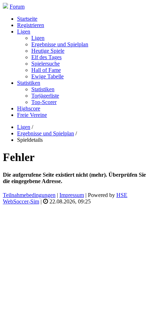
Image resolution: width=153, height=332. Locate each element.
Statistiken (42, 89)
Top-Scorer (44, 102)
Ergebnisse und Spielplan (59, 44)
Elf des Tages (46, 57)
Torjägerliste (45, 96)
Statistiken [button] (28, 83)
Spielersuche (45, 64)
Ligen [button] (23, 31)
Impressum (71, 195)
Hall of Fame (46, 70)
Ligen (37, 38)
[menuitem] (83, 19)
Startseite (27, 19)
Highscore (28, 108)
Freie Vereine (32, 115)
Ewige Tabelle (47, 76)
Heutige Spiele (47, 51)
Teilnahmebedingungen (29, 195)
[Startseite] (5, 7)
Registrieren (30, 25)
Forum (17, 7)
